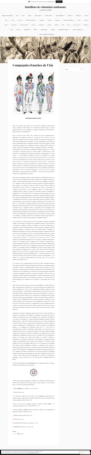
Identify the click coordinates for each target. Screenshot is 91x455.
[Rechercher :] (73, 69)
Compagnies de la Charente (34, 27)
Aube (6, 20)
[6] (13, 409)
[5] (13, 404)
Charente (57, 20)
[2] (13, 388)
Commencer (59, 1)
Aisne (22, 15)
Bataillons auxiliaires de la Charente (17, 26)
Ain (16, 15)
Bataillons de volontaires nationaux (45, 7)
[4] (13, 396)
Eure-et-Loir (76, 25)
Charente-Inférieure (68, 20)
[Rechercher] (81, 69)
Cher (79, 20)
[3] (13, 392)
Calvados (42, 20)
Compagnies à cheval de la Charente (50, 26)
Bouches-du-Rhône (30, 20)
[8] (13, 419)
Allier (29, 15)
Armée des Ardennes (77, 29)
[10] (14, 426)
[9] (13, 423)
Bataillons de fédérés (63, 29)
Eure (68, 25)
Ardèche (70, 15)
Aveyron (20, 20)
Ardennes (78, 15)
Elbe (63, 25)
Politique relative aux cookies (33, 452)
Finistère (86, 25)
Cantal (49, 20)
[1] (13, 380)
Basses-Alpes (38, 15)
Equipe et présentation (7, 15)
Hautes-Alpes (48, 15)
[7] (13, 415)
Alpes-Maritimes (60, 15)
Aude (12, 20)
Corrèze (86, 20)
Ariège (86, 15)
